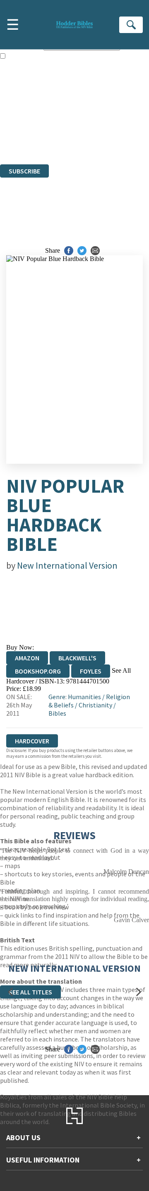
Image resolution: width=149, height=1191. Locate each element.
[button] (10, 992)
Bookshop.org (38, 671)
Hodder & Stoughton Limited (95, 115)
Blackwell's (77, 658)
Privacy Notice (19, 138)
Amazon (27, 658)
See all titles (30, 992)
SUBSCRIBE (24, 171)
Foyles (90, 671)
